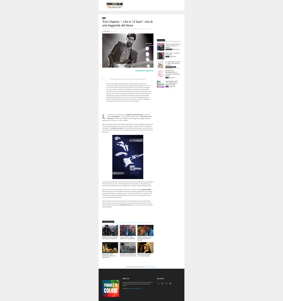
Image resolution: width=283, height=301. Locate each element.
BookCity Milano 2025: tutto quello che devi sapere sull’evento (171, 83)
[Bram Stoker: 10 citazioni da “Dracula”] (160, 56)
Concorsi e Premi (169, 49)
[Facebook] (158, 283)
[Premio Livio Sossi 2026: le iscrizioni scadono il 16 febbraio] (160, 47)
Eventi (167, 77)
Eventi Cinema (105, 235)
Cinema (104, 18)
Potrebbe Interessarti (108, 221)
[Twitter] (166, 283)
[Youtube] (170, 283)
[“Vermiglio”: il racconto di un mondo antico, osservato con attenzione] (110, 230)
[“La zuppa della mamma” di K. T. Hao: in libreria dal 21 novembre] (160, 64)
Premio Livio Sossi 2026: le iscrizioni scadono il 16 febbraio (172, 45)
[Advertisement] (154, 5)
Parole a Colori (106, 31)
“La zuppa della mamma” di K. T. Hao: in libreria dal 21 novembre (172, 63)
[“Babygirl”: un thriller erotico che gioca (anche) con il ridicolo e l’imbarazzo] (145, 230)
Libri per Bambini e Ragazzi (171, 66)
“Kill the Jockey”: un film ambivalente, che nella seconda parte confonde (109, 256)
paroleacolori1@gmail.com (135, 288)
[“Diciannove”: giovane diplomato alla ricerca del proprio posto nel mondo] (128, 247)
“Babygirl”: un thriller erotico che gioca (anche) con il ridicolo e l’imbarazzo (144, 239)
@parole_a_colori (150, 267)
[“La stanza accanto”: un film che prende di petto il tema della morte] (128, 230)
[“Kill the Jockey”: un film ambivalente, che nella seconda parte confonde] (110, 247)
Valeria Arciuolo (176, 49)
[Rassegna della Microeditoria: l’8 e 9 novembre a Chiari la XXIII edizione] (160, 73)
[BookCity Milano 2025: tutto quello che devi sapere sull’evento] (160, 84)
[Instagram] (162, 283)
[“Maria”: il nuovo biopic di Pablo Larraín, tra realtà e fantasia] (145, 247)
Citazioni (167, 56)
